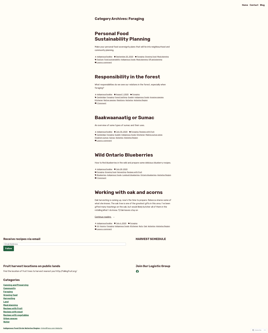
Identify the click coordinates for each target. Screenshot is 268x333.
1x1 (98, 226)
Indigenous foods (128, 59)
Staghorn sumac (101, 138)
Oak (145, 226)
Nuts (141, 226)
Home (245, 5)
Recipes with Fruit (146, 132)
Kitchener (99, 100)
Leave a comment (104, 62)
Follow (8, 248)
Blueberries (101, 175)
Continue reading (103, 217)
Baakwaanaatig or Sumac (124, 117)
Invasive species (157, 97)
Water (6, 322)
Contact (254, 5)
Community (9, 288)
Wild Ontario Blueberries (124, 155)
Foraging (140, 57)
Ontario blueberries (148, 175)
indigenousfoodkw (104, 57)
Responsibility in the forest (127, 77)
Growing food (150, 57)
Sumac (112, 138)
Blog (262, 5)
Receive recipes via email (21, 239)
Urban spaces (10, 318)
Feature (100, 59)
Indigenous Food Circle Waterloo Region (21, 328)
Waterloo (129, 100)
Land (6, 301)
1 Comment (101, 103)
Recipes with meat (13, 311)
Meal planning (163, 57)
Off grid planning (155, 59)
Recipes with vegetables (16, 315)
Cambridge (101, 97)
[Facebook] (137, 271)
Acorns (103, 226)
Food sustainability (112, 59)
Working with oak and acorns (129, 192)
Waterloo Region (141, 100)
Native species (110, 100)
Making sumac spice (154, 135)
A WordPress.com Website (51, 328)
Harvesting (121, 172)
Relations (121, 100)
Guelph (131, 97)
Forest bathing (121, 97)
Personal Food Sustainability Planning (122, 36)
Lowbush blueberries (131, 175)
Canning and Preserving (15, 285)
